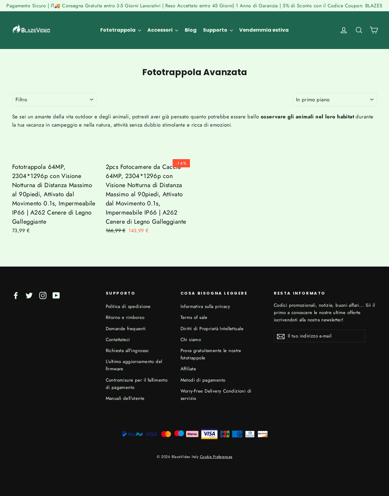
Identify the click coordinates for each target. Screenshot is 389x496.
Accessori (160, 29)
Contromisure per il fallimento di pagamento (137, 384)
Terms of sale (194, 317)
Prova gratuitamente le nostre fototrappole (211, 354)
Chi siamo (191, 339)
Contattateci (118, 339)
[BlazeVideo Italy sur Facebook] (15, 295)
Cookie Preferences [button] (216, 456)
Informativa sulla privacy (205, 306)
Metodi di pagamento (203, 380)
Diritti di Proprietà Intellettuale (212, 328)
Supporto (215, 29)
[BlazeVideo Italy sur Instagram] (42, 295)
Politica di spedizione (128, 306)
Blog (191, 29)
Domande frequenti (126, 328)
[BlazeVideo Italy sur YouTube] (56, 295)
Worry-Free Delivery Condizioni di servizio (216, 395)
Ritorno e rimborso (125, 317)
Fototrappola (118, 29)
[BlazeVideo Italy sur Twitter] (29, 295)
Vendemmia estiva (264, 29)
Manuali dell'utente (125, 398)
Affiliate (188, 368)
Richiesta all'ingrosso (127, 350)
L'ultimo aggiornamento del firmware (134, 365)
